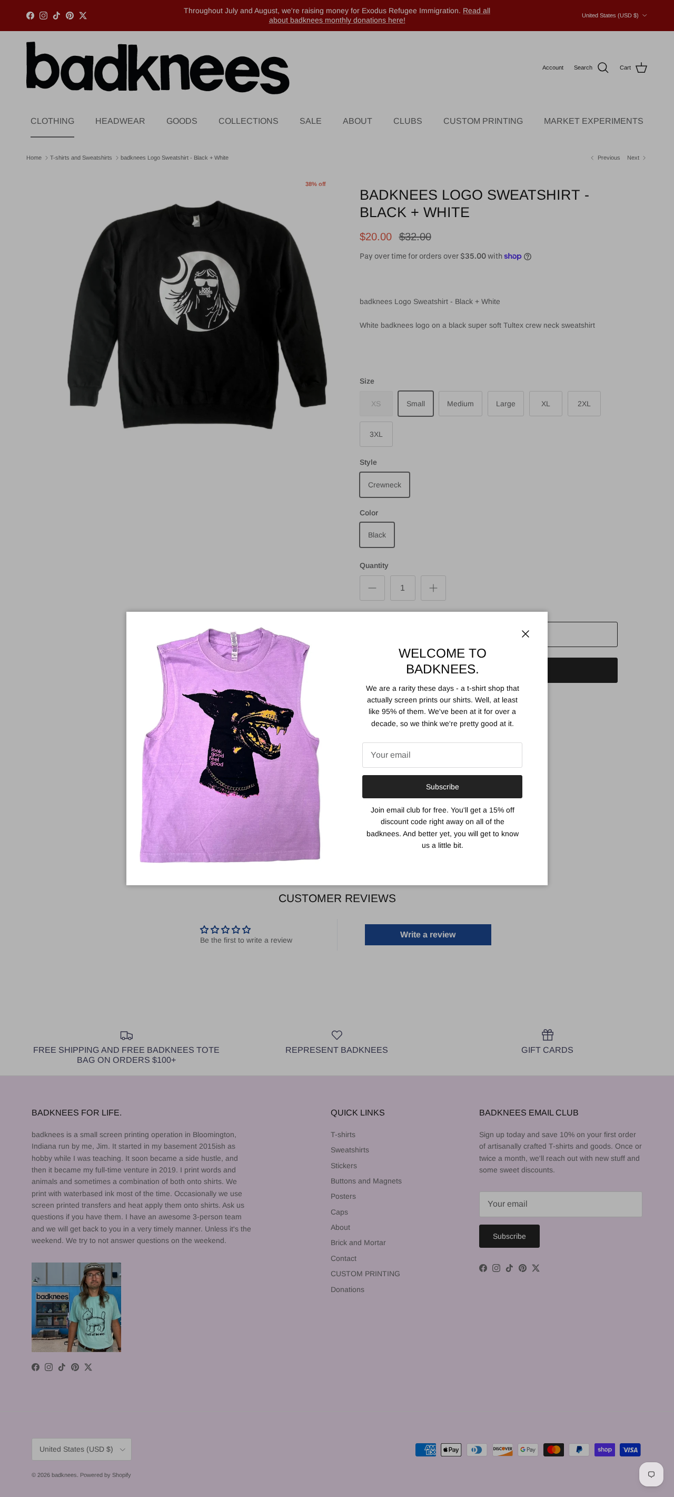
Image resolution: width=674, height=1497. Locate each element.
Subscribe (442, 786)
